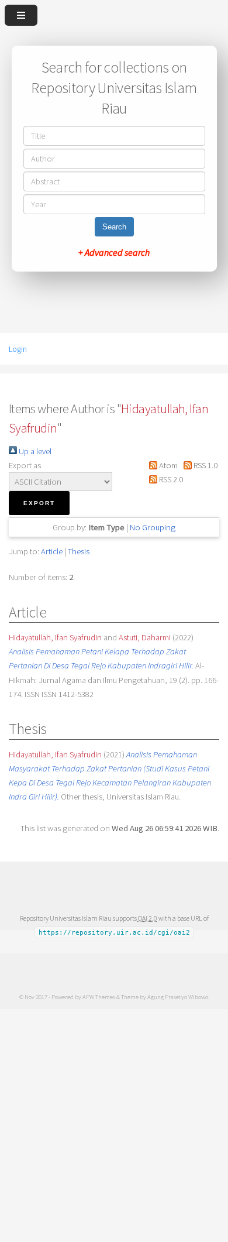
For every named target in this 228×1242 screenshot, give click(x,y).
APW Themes (98, 997)
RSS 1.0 (204, 465)
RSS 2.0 (169, 479)
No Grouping (152, 527)
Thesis (78, 551)
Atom (167, 465)
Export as (25, 465)
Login (18, 349)
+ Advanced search (114, 252)
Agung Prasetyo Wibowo (177, 997)
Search (114, 226)
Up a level (34, 451)
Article (52, 551)
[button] (39, 503)
